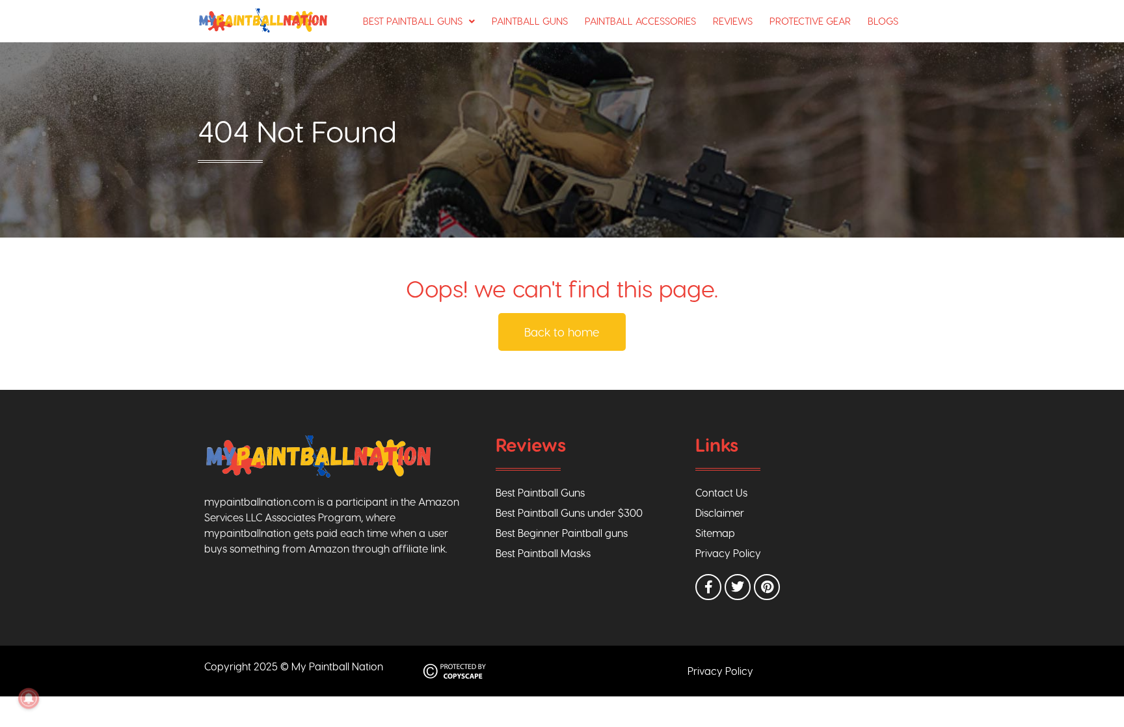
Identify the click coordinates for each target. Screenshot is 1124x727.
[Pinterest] (767, 587)
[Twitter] (738, 587)
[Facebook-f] (708, 587)
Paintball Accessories (640, 21)
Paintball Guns (530, 21)
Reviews (733, 21)
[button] (419, 21)
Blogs (883, 21)
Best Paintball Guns (412, 21)
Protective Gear (810, 21)
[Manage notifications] (28, 698)
